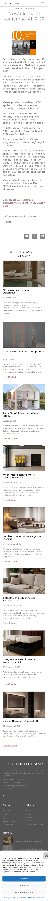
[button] (44, 853)
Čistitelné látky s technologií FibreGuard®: (19, 599)
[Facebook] (26, 236)
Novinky (28, 814)
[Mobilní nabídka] (42, 3)
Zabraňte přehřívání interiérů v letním (20, 414)
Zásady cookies (10, 898)
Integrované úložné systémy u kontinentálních (20, 661)
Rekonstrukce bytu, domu (10, 818)
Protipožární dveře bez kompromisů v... (29, 849)
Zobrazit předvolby (24, 892)
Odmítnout (24, 885)
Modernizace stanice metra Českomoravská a (19, 476)
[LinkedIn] (42, 236)
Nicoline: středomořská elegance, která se (22, 537)
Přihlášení (29, 821)
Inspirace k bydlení (9, 821)
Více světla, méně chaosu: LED (20, 721)
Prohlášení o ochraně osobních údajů (30, 898)
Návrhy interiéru (9, 814)
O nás (27, 811)
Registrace (29, 817)
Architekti (6, 811)
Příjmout (24, 879)
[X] (34, 236)
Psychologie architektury (34, 824)
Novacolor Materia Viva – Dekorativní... (29, 841)
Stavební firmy (8, 825)
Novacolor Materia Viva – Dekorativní (17, 291)
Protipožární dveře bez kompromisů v (24, 353)
